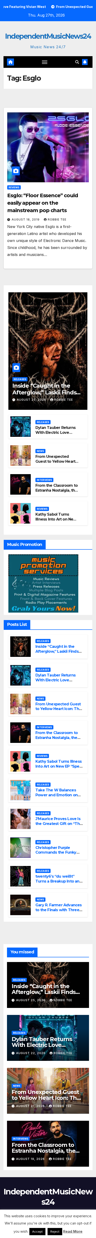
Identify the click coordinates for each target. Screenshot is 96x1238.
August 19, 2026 (31, 1159)
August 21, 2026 (31, 1106)
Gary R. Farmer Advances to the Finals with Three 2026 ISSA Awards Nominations (58, 912)
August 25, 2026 (32, 399)
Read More (72, 1231)
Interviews (44, 480)
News (40, 451)
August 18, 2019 (26, 219)
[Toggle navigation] (45, 62)
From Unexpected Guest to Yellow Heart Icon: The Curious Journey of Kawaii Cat (55, 463)
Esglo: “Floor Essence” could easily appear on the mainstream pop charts (42, 203)
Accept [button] (37, 1231)
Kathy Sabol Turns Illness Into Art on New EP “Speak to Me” (56, 519)
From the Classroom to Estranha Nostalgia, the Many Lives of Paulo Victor (56, 492)
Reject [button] (54, 1231)
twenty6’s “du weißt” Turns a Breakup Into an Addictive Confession (57, 881)
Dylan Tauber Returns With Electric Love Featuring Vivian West (55, 432)
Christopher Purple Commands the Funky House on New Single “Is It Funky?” (59, 854)
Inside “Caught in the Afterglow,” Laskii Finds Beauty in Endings (44, 392)
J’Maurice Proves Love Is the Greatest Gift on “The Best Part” (58, 824)
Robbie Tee (57, 219)
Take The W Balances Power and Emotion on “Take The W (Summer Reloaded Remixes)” (56, 797)
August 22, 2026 (31, 1053)
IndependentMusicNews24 (48, 36)
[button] (77, 62)
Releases (20, 379)
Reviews (14, 187)
